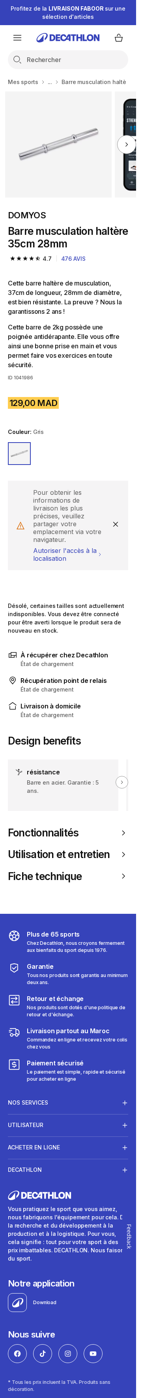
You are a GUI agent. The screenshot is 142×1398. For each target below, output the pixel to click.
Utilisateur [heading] (25, 1125)
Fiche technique (45, 876)
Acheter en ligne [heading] (34, 1147)
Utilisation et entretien (59, 854)
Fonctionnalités (43, 833)
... (50, 82)
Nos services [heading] (28, 1102)
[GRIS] (19, 453)
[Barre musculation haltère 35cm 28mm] (58, 144)
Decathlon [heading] (25, 1169)
